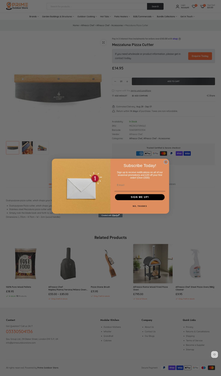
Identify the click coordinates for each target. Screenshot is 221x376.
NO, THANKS (140, 206)
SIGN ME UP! (140, 197)
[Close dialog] (166, 162)
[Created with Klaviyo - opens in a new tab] (110, 215)
